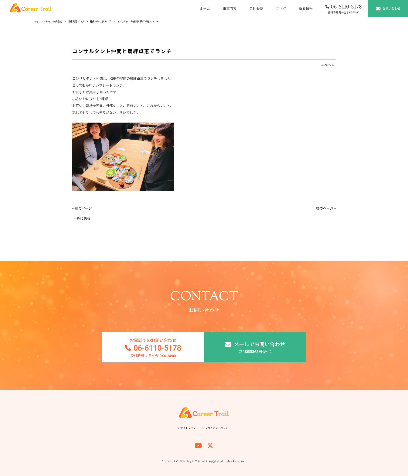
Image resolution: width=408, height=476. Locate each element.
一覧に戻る (81, 218)
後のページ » (326, 208)
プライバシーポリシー (218, 427)
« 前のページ (82, 208)
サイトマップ (188, 427)
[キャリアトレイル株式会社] (30, 8)
